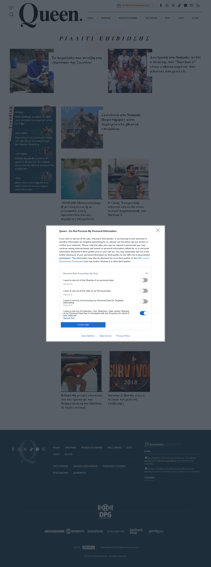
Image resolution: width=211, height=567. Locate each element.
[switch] (144, 280)
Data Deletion (88, 336)
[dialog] (105, 283)
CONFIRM (83, 325)
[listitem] (105, 273)
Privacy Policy (123, 336)
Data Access (105, 336)
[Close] (159, 231)
